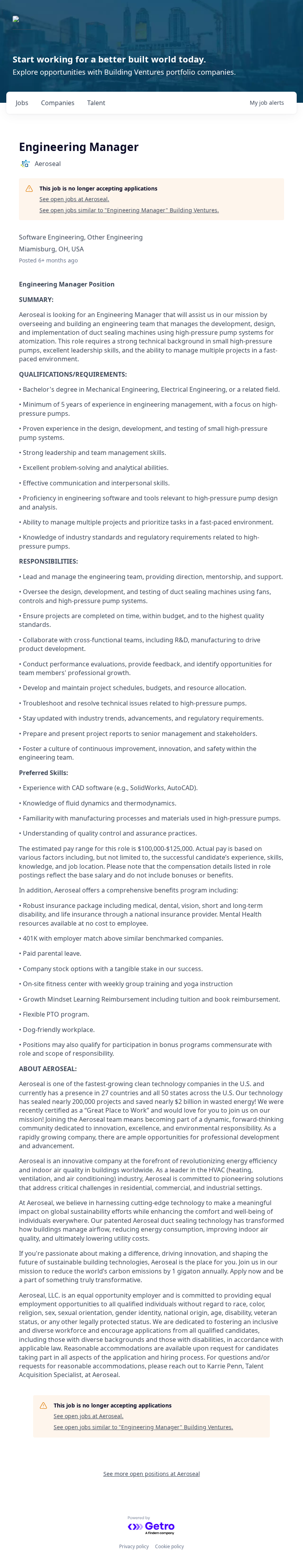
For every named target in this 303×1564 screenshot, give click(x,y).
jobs (22, 102)
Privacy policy (134, 1546)
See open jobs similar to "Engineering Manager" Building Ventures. (129, 210)
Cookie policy (169, 1546)
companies (58, 102)
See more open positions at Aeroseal (151, 1473)
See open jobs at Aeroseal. (74, 199)
